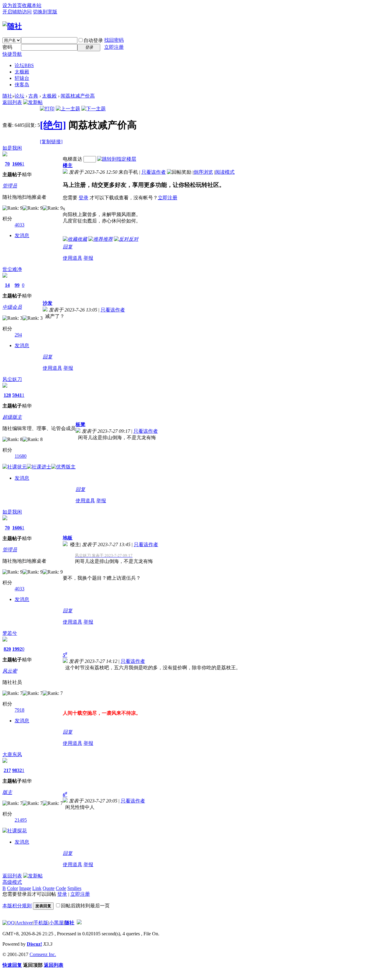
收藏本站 (31, 5)
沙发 (47, 303)
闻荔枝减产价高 (78, 95)
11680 (21, 456)
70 (7, 163)
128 (7, 395)
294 (18, 334)
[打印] (47, 108)
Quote (49, 888)
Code (61, 888)
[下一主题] (93, 108)
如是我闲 (12, 148)
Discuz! (34, 944)
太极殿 (22, 71)
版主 (7, 792)
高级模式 (12, 882)
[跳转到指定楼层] (116, 159)
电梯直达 (72, 159)
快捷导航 (12, 54)
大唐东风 (12, 754)
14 (7, 285)
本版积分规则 (17, 905)
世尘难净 (12, 269)
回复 (68, 246)
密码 (7, 47)
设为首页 (12, 5)
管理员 (9, 185)
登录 (83, 197)
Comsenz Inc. (43, 954)
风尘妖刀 (12, 379)
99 (17, 285)
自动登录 (93, 40)
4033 (19, 224)
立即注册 (114, 47)
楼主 (68, 165)
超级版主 (12, 417)
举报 (88, 258)
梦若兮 (9, 633)
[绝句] (53, 124)
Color (12, 888)
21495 (21, 820)
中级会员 (12, 307)
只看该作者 (153, 172)
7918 (19, 710)
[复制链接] (51, 141)
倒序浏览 (203, 172)
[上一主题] (68, 108)
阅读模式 (225, 172)
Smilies (74, 888)
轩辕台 (22, 78)
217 (7, 770)
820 (7, 649)
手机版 (41, 922)
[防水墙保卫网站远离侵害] (79, 922)
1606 (17, 163)
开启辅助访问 (17, 11)
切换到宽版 (45, 11)
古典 (33, 95)
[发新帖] (33, 102)
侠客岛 (22, 84)
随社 (7, 95)
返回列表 (12, 102)
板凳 (80, 424)
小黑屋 (56, 922)
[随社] (12, 26)
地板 (68, 537)
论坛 (24, 65)
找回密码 (114, 40)
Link (36, 888)
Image (25, 888)
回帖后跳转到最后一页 (85, 905)
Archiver (24, 922)
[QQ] (8, 922)
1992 (17, 649)
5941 (17, 395)
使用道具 (72, 258)
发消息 (22, 235)
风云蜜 (9, 671)
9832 (17, 770)
